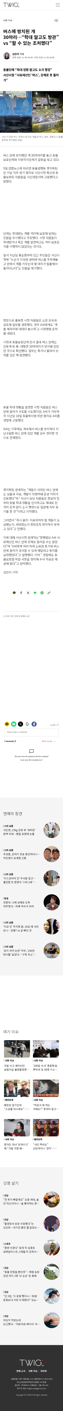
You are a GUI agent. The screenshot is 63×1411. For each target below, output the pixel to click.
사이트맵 (43, 1382)
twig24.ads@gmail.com (36, 1388)
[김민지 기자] (6, 55)
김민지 (15, 54)
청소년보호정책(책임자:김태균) (28, 1382)
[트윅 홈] (11, 5)
